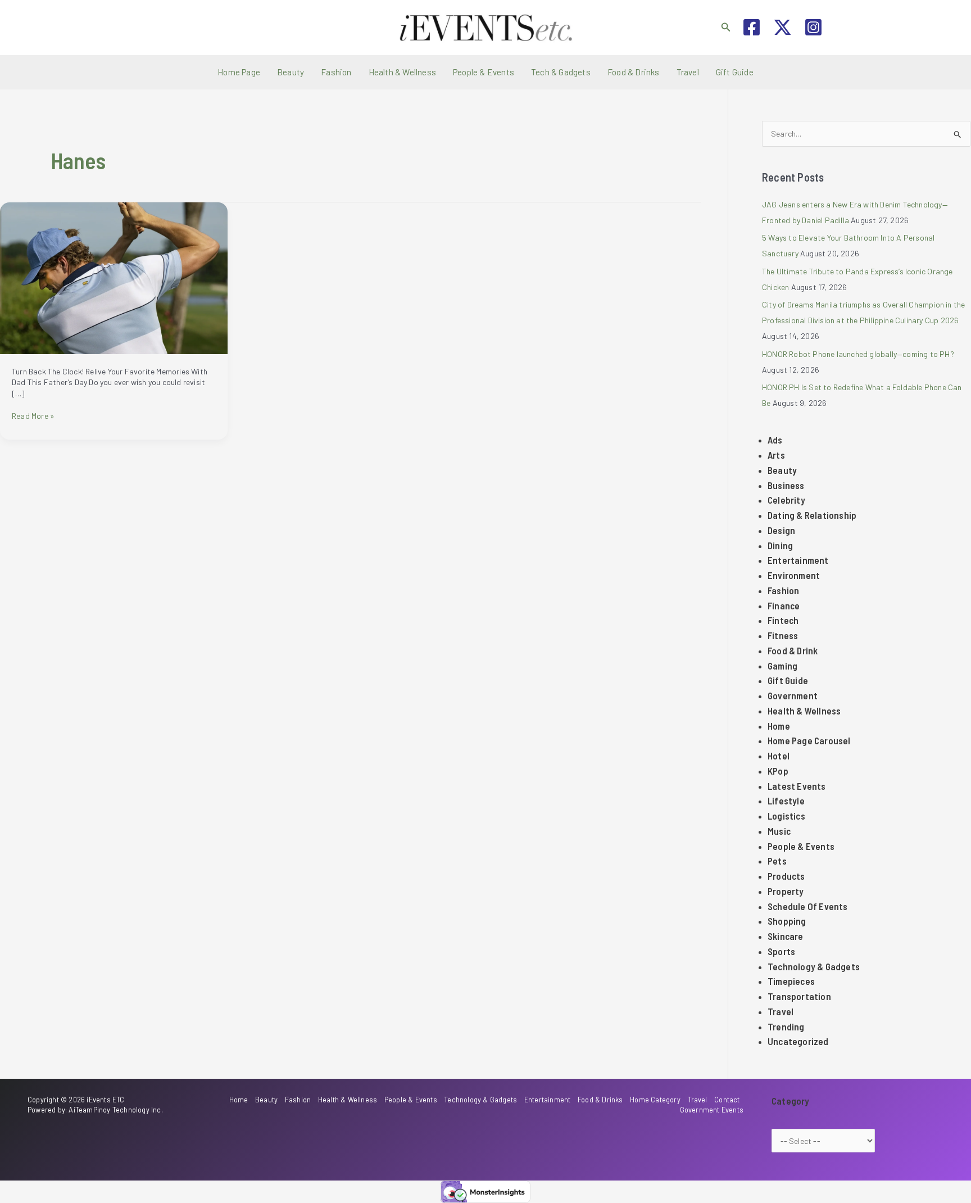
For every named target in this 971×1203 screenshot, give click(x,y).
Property (786, 891)
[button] (726, 27)
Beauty (290, 72)
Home (779, 725)
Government (793, 695)
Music (779, 830)
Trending (786, 1026)
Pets (777, 860)
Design (781, 530)
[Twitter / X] (782, 27)
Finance (784, 605)
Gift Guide (735, 72)
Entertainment (798, 560)
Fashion (336, 72)
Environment (794, 575)
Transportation (799, 996)
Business (786, 485)
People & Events (483, 72)
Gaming (782, 665)
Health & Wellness (402, 72)
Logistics (786, 815)
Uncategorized (798, 1041)
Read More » (33, 416)
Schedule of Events (808, 906)
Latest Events (797, 786)
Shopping (787, 920)
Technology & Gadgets (814, 966)
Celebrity (786, 499)
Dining (780, 545)
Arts (776, 454)
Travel (688, 72)
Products (786, 875)
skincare (786, 936)
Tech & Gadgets (561, 72)
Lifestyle (786, 800)
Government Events (711, 1109)
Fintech (783, 620)
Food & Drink (793, 650)
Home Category (655, 1099)
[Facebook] (751, 27)
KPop (778, 770)
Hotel (778, 755)
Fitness (783, 635)
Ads (775, 439)
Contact (726, 1099)
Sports (781, 951)
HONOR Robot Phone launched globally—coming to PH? (859, 354)
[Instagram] (813, 27)
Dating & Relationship (812, 515)
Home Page (238, 72)
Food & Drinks (633, 72)
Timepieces (791, 981)
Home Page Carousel (809, 740)
